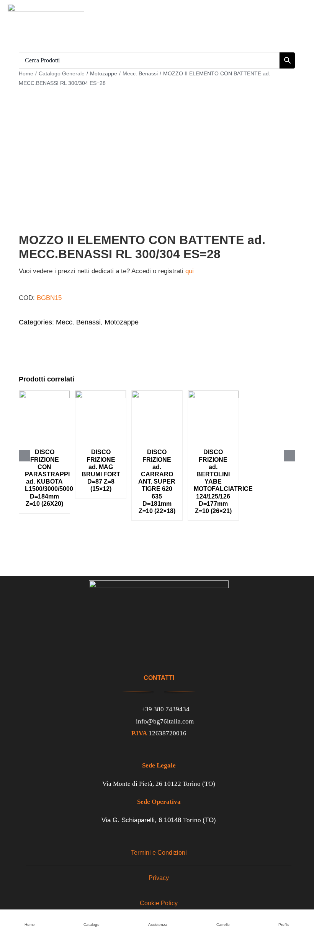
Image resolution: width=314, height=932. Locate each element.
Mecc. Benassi (78, 322)
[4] (157, 181)
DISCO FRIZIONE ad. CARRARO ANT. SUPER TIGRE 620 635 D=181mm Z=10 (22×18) (156, 481)
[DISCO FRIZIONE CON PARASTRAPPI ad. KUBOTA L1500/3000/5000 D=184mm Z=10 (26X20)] (44, 394)
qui (189, 271)
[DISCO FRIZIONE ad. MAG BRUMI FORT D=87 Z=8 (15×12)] (100, 394)
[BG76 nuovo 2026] (46, 7)
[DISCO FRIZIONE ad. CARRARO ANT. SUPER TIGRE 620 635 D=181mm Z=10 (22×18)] (157, 394)
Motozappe (122, 322)
